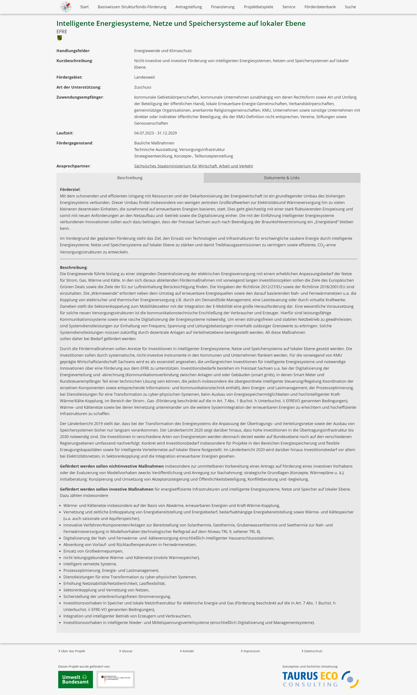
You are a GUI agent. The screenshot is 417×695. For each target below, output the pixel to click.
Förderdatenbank (320, 6)
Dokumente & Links (282, 177)
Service (288, 6)
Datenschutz (313, 651)
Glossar (127, 651)
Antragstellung (188, 6)
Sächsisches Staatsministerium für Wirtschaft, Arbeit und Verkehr (193, 166)
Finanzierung (223, 6)
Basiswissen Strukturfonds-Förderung (132, 6)
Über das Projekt (72, 651)
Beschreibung (129, 177)
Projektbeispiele (258, 6)
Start (84, 6)
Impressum (251, 651)
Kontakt (188, 651)
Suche (350, 6)
